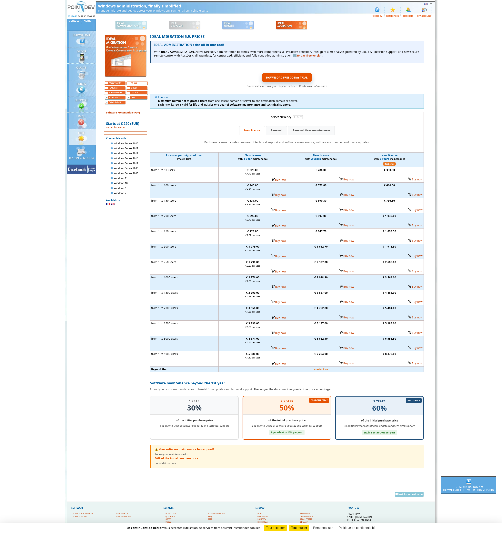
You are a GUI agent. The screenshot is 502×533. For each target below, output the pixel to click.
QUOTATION (171, 516)
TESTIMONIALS (306, 516)
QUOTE (81, 67)
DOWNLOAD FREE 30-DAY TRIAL (287, 77)
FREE (81, 132)
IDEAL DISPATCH (79, 516)
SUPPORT (81, 100)
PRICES (81, 84)
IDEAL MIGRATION (123, 516)
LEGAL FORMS (306, 519)
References (392, 15)
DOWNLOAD (81, 35)
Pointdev (377, 15)
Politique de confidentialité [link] (357, 527)
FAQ (81, 116)
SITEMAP (303, 522)
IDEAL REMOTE (122, 514)
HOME (260, 514)
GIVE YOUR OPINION (216, 514)
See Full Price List (115, 127)
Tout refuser (299, 527)
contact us (321, 369)
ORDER (81, 51)
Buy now (280, 179)
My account (424, 15)
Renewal (276, 130)
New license (252, 130)
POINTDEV (261, 519)
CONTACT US (262, 516)
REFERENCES (262, 522)
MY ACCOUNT (305, 514)
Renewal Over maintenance (311, 130)
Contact (74, 20)
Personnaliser (323, 527)
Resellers (408, 15)
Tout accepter (275, 527)
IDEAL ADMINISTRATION (83, 514)
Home (87, 20)
